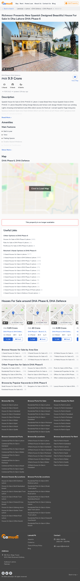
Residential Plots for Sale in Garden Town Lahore (39, 514)
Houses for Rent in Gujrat (62, 430)
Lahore (28, 9)
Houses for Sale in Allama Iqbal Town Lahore (14, 493)
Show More (6, 150)
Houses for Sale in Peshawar (11, 417)
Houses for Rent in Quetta (62, 426)
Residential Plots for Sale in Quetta (39, 432)
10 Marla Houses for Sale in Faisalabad (36, 466)
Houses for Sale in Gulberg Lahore (13, 507)
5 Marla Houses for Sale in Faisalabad (40, 456)
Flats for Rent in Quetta (61, 462)
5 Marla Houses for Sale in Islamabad (39, 447)
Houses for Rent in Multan (62, 420)
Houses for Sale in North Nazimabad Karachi (13, 487)
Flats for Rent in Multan (61, 459)
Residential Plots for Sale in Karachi (39, 411)
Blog (54, 3)
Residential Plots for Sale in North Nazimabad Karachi (38, 498)
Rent (21, 3)
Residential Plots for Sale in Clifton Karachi (39, 524)
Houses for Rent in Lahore (62, 405)
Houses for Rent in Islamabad (63, 408)
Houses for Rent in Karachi (62, 411)
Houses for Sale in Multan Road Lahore (12, 517)
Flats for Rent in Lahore (61, 447)
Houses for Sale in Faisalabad (11, 414)
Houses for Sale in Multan (10, 420)
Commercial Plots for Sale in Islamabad (10, 445)
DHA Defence (36, 9)
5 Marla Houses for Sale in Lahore (38, 441)
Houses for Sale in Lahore (10, 405)
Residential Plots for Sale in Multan (39, 414)
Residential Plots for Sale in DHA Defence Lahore (38, 482)
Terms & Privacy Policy (35, 546)
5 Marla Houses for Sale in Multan (38, 462)
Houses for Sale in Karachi (10, 408)
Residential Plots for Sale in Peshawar (40, 423)
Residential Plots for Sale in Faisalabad (36, 418)
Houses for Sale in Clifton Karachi (12, 521)
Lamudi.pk (20, 9)
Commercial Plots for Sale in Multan (13, 452)
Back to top (72, 575)
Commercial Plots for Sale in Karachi (13, 449)
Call (9, 339)
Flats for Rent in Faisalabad (62, 456)
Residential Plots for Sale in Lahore (39, 405)
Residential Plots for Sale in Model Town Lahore (39, 487)
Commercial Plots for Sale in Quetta (13, 472)
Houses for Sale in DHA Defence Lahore (12, 482)
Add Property (73, 3)
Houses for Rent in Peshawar (63, 417)
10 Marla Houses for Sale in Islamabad (40, 450)
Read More (6, 117)
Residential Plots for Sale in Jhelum (39, 426)
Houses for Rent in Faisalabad (63, 414)
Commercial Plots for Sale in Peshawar (10, 461)
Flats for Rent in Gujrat (61, 453)
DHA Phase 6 (47, 9)
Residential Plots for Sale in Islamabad (40, 408)
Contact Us (47, 3)
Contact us (31, 542)
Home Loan (29, 3)
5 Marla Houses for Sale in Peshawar (39, 453)
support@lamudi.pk (62, 546)
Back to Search (9, 9)
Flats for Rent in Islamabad (62, 444)
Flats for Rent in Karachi (61, 441)
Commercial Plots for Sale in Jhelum (13, 466)
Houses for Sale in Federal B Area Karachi (12, 503)
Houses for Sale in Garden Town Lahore (12, 511)
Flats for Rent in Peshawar (62, 450)
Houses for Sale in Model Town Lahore (12, 498)
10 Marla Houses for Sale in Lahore (39, 444)
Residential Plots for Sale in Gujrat (38, 429)
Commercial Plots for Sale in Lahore (13, 441)
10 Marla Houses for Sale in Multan (39, 459)
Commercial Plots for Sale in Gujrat (13, 469)
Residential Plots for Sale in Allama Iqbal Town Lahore (39, 508)
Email (19, 339)
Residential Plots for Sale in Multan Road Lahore (39, 493)
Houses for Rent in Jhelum (62, 423)
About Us (37, 3)
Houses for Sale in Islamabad (11, 411)
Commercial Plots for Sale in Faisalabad (10, 456)
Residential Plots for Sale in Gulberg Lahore (39, 503)
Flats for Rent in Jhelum (61, 465)
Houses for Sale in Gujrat (9, 423)
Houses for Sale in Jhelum (10, 426)
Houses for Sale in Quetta (10, 430)
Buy (17, 3)
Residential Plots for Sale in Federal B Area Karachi (40, 519)
